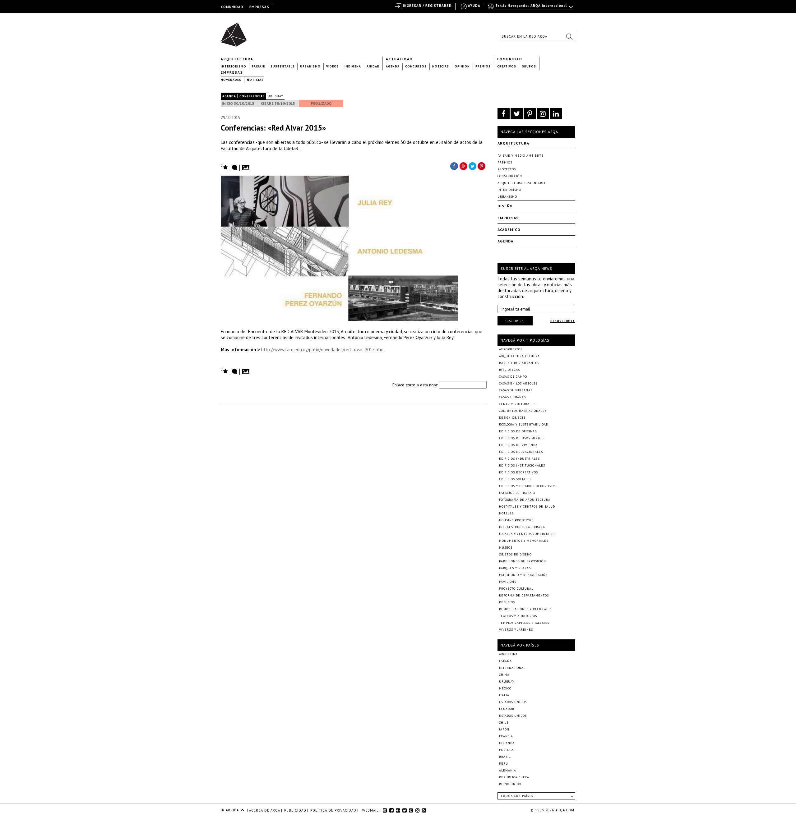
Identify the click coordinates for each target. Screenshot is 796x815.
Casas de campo (513, 377)
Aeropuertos (510, 349)
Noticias (440, 66)
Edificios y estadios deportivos (527, 486)
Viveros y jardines (516, 630)
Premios (483, 66)
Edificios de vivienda (518, 445)
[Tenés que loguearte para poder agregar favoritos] (224, 167)
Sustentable (282, 66)
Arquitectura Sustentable (521, 183)
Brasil (505, 757)
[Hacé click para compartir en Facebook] (454, 165)
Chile (504, 723)
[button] (569, 36)
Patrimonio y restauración (523, 575)
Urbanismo (310, 66)
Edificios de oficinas (518, 431)
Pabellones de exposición (522, 561)
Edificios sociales (515, 479)
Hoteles (506, 513)
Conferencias (252, 96)
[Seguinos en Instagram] (543, 113)
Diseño (505, 206)
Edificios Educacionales (521, 452)
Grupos (529, 66)
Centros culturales (517, 404)
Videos (332, 66)
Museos (505, 548)
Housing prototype (516, 520)
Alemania (507, 770)
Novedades (231, 80)
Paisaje (258, 66)
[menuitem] (531, 8)
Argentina (508, 654)
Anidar (373, 66)
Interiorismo (233, 66)
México (505, 688)
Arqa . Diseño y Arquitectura (235, 32)
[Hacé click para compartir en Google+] (463, 165)
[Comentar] (235, 168)
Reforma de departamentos (524, 595)
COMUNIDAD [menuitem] (232, 7)
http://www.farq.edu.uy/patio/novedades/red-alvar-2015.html (323, 349)
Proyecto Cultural (516, 589)
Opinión (462, 66)
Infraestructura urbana (522, 527)
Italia (504, 695)
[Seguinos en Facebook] (503, 113)
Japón (504, 729)
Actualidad (399, 59)
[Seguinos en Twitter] (517, 113)
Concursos (416, 66)
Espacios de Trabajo (517, 493)
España (505, 661)
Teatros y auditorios (518, 616)
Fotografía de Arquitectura (524, 500)
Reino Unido (510, 784)
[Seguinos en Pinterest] (530, 113)
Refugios (507, 602)
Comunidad (509, 59)
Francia (506, 736)
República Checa (514, 777)
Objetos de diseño (515, 554)
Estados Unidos (513, 702)
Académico (509, 229)
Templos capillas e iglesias (524, 623)
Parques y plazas (515, 568)
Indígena (353, 66)
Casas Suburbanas (515, 390)
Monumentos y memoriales (523, 541)
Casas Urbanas (512, 397)
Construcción (509, 176)
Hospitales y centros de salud (527, 506)
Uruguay (275, 96)
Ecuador (506, 709)
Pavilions (507, 582)
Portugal (507, 750)
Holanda (507, 743)
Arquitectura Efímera (519, 356)
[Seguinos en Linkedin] (556, 113)
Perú (503, 764)
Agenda (393, 66)
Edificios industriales (519, 459)
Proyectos (506, 169)
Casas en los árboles (518, 383)
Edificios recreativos (518, 472)
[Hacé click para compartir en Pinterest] (482, 165)
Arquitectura (237, 59)
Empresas (232, 72)
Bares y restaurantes (519, 363)
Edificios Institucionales (522, 465)
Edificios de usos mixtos (521, 438)
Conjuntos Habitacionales (523, 411)
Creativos (506, 66)
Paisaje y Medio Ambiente (520, 156)
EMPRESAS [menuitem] (259, 7)
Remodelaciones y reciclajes (525, 609)
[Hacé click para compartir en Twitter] (472, 165)
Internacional (512, 668)
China (504, 675)
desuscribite (562, 321)
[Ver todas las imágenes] (246, 165)
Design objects (512, 418)
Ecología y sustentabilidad (523, 424)
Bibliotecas (509, 370)
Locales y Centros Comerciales (527, 534)
